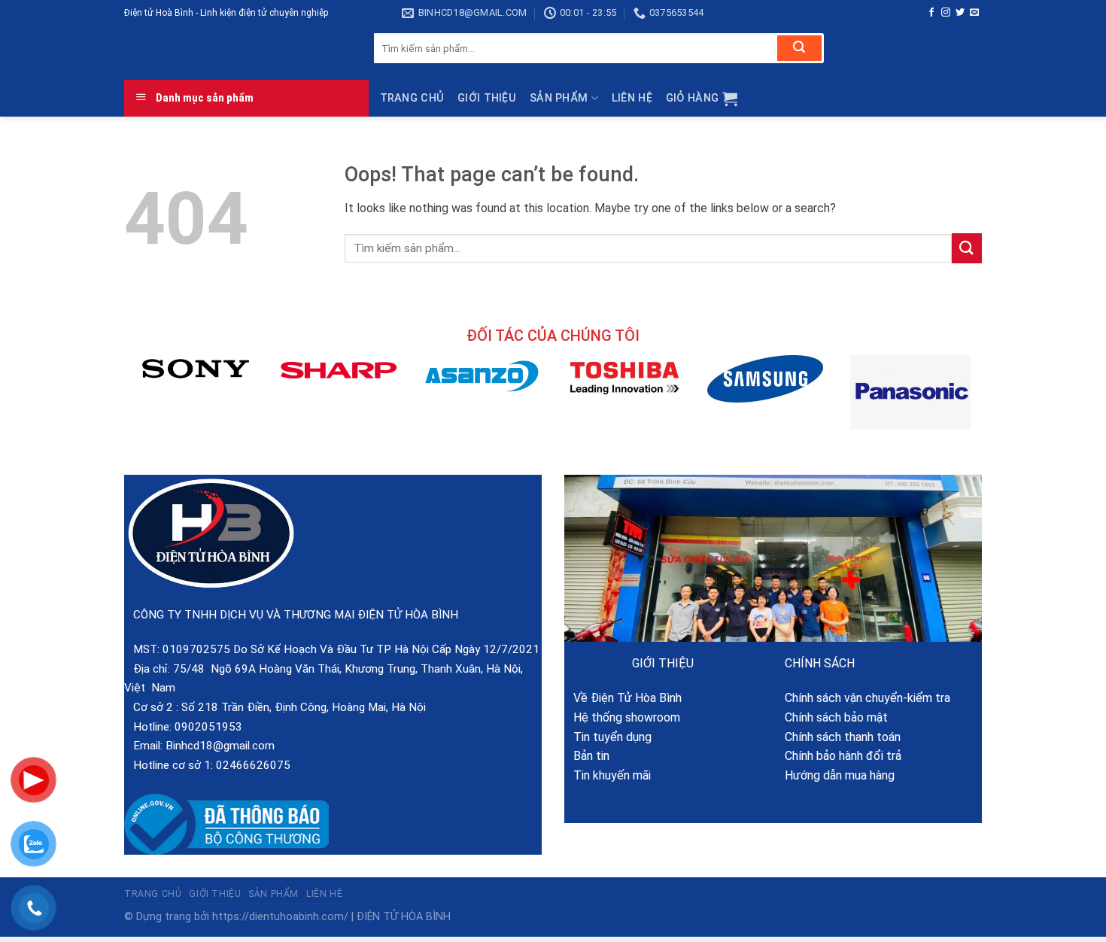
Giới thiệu (486, 98)
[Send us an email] (974, 13)
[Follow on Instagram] (945, 13)
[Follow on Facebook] (931, 13)
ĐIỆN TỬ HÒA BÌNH (404, 916)
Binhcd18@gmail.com (220, 745)
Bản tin (586, 756)
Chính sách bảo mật (836, 717)
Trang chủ (412, 98)
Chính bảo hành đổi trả (843, 756)
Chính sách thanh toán (843, 737)
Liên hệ (632, 98)
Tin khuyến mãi (607, 775)
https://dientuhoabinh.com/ (280, 916)
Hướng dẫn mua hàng (840, 775)
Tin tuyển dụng (608, 737)
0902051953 (208, 727)
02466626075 (253, 765)
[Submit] (799, 48)
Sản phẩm (559, 98)
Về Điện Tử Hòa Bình (623, 698)
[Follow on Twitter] (960, 13)
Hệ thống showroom (622, 717)
